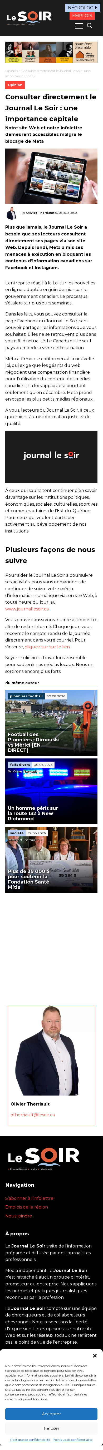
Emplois (82, 15)
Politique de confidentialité (30, 1440)
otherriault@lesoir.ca (33, 1114)
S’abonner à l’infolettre (29, 1198)
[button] (94, 1355)
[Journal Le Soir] (30, 18)
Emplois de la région (26, 1207)
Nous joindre (18, 1216)
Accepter (51, 1413)
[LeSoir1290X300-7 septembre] (51, 52)
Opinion (11, 71)
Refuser (51, 1428)
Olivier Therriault (40, 213)
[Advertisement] (51, 946)
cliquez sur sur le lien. (48, 646)
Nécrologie (83, 7)
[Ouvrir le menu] (79, 26)
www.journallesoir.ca (27, 608)
